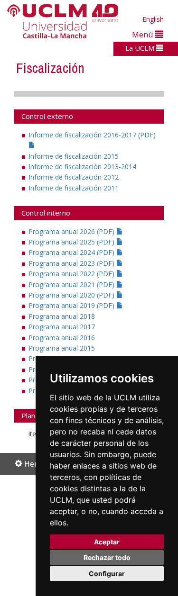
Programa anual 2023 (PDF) (72, 263)
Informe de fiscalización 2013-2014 (82, 166)
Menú (143, 34)
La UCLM (140, 48)
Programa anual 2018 (61, 316)
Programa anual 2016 (61, 337)
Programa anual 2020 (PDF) (72, 294)
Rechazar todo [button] (107, 557)
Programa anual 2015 (61, 347)
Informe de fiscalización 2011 (73, 187)
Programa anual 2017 (61, 326)
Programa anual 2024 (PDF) (72, 252)
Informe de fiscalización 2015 (73, 156)
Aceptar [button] (107, 542)
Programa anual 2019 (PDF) (72, 305)
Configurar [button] (107, 573)
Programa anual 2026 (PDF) (72, 231)
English (153, 19)
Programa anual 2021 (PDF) (72, 284)
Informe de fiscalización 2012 (73, 176)
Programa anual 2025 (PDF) (72, 241)
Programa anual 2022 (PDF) (72, 273)
